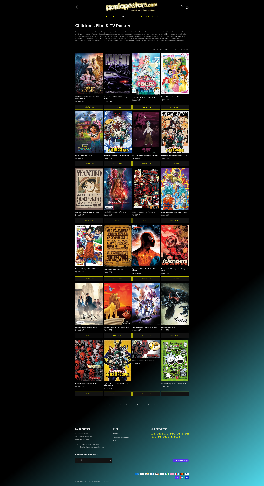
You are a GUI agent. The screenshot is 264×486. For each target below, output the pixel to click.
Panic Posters (84, 481)
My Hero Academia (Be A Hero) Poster (174, 155)
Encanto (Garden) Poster (83, 155)
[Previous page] (109, 405)
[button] (78, 7)
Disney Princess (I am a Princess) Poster (174, 97)
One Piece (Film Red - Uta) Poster (144, 97)
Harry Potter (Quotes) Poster (114, 269)
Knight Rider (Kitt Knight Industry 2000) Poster (117, 98)
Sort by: (155, 49)
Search (115, 433)
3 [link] (126, 405)
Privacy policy (106, 481)
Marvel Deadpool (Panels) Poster (143, 212)
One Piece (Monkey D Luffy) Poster (87, 212)
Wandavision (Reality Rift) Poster (115, 212)
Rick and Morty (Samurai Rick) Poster (145, 155)
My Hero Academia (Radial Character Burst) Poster (116, 384)
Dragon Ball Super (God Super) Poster (174, 212)
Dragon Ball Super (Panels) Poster (87, 269)
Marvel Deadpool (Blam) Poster (143, 361)
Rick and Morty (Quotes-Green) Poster (174, 384)
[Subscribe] (110, 460)
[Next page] (154, 405)
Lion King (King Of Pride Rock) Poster (117, 327)
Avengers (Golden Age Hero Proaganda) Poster (175, 269)
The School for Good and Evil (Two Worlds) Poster (87, 97)
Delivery (116, 441)
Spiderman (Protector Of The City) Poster (144, 269)
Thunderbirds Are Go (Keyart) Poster (145, 327)
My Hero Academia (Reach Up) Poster (117, 155)
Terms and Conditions (121, 437)
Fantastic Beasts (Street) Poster (86, 327)
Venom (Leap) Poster (168, 327)
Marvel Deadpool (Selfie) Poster (86, 384)
